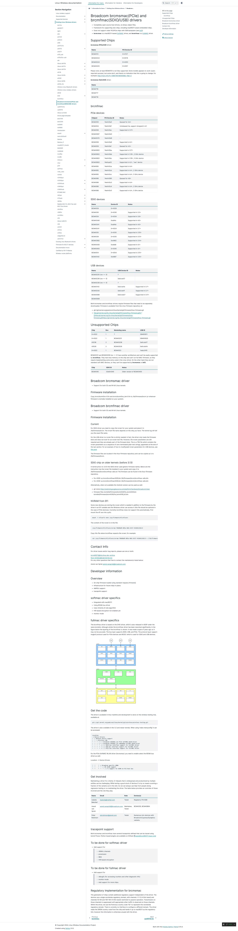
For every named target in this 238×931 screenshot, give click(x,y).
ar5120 (59, 37)
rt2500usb (60, 183)
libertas (59, 139)
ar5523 (59, 40)
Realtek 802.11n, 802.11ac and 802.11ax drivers (66, 205)
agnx (59, 31)
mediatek (60, 151)
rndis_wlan (60, 171)
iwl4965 (59, 127)
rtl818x (59, 201)
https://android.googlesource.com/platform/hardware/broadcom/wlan (125, 489)
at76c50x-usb (61, 57)
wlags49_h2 (61, 236)
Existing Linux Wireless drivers (66, 22)
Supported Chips (167, 13)
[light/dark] (182, 3)
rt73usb (59, 198)
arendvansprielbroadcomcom (114, 564)
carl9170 (60, 110)
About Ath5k (61, 75)
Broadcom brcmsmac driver (171, 21)
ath (58, 60)
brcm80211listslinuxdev (100, 555)
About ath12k (61, 69)
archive (112, 555)
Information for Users (96, 3)
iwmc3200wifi (61, 136)
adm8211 (60, 28)
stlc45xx (60, 209)
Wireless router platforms (64, 253)
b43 (58, 96)
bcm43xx (60, 99)
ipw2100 (60, 118)
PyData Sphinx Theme (170, 927)
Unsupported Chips (168, 18)
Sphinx (67, 928)
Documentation (60, 16)
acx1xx (59, 25)
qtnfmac (60, 168)
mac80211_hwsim (63, 145)
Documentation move (62, 247)
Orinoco (59, 160)
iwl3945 (59, 124)
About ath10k (61, 63)
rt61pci (59, 195)
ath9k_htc (60, 84)
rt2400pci (60, 177)
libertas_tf (60, 142)
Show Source (168, 37)
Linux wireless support (63, 13)
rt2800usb (60, 189)
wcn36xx (60, 215)
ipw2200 (60, 121)
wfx (58, 218)
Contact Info (166, 26)
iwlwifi (59, 133)
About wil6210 (61, 221)
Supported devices (62, 19)
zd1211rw (60, 239)
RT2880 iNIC (61, 192)
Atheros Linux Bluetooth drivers (67, 87)
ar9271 (59, 51)
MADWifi (60, 148)
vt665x (59, 212)
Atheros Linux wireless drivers (66, 90)
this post (94, 449)
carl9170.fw (61, 107)
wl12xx (59, 230)
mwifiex (59, 154)
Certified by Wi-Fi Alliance (64, 250)
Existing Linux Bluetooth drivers (66, 241)
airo (58, 34)
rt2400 (59, 174)
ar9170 (59, 48)
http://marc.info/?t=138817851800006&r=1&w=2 (115, 76)
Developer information (169, 28)
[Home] (89, 8)
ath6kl (59, 78)
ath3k (59, 72)
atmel (59, 93)
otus (58, 163)
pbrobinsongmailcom (108, 815)
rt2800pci (60, 186)
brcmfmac (167, 16)
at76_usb (60, 54)
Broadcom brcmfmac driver (170, 23)
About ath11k (61, 66)
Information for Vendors (113, 3)
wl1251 (59, 227)
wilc (58, 224)
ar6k (58, 43)
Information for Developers (132, 3)
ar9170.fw (60, 45)
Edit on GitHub (168, 34)
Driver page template (63, 115)
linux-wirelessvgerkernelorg (101, 558)
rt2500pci (60, 180)
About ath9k (61, 81)
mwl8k (59, 157)
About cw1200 (62, 113)
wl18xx (59, 233)
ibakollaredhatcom (107, 800)
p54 (58, 166)
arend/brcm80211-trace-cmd (146, 836)
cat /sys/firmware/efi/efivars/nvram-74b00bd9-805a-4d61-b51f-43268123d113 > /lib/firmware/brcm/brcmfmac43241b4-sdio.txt (125, 538)
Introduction (61, 130)
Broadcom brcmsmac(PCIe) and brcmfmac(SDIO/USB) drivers (67, 103)
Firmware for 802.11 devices (65, 244)
